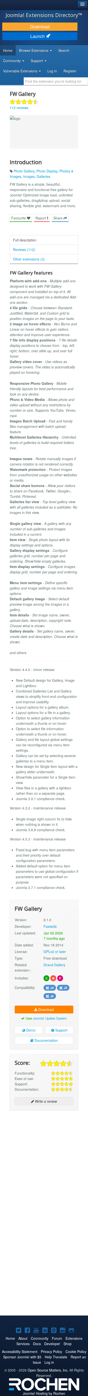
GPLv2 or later (55, 951)
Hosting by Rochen (44, 1393)
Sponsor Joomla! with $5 (22, 1356)
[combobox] (56, 81)
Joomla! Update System (50, 1018)
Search (63, 50)
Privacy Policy (51, 1351)
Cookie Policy (76, 1351)
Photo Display (46, 171)
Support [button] (37, 60)
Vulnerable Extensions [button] (20, 70)
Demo (30, 1030)
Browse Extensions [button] (34, 50)
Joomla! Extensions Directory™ (44, 15)
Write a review (45, 1101)
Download (40, 26)
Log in (52, 70)
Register (70, 70)
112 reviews (19, 107)
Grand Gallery (54, 964)
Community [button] (12, 60)
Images (29, 176)
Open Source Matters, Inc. (48, 1370)
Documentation (45, 1040)
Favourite (19, 218)
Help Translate (56, 1356)
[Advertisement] (44, 1159)
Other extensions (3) (29, 259)
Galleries (43, 176)
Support (60, 1030)
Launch (38, 36)
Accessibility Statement (19, 1351)
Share (58, 218)
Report (41, 218)
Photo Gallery (24, 171)
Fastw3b (50, 926)
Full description (24, 240)
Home (7, 50)
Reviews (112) (24, 249)
